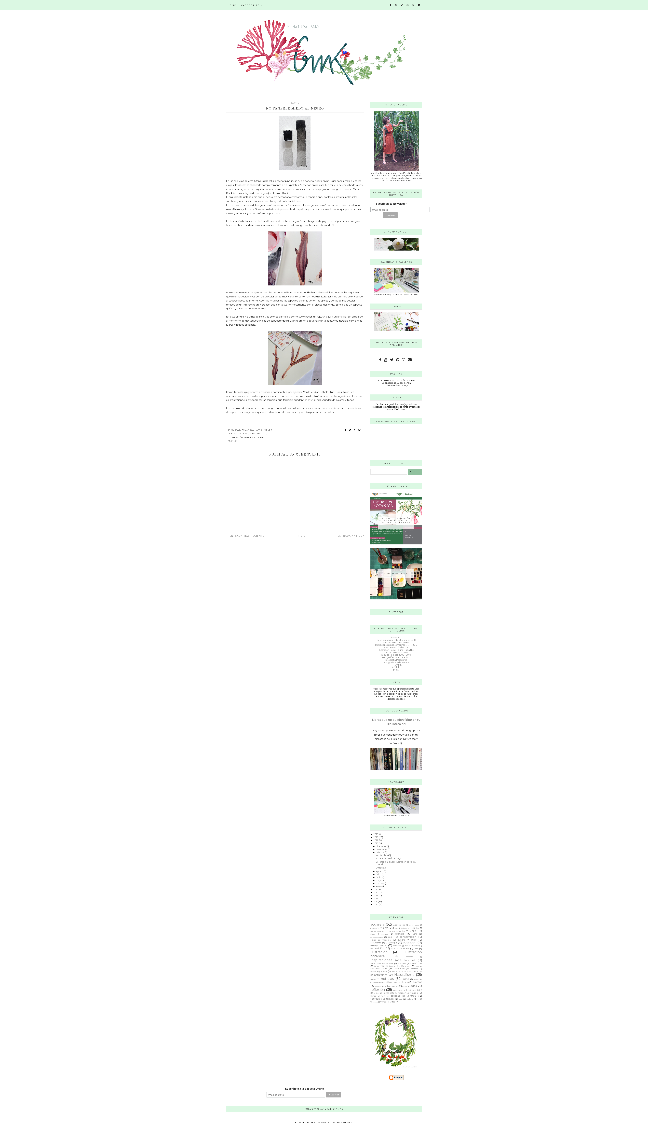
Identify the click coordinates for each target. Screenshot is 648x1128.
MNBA (373, 971)
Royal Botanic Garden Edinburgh (400, 993)
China (372, 934)
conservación (407, 936)
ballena (404, 928)
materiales (399, 968)
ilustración (258, 434)
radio (404, 986)
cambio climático (397, 931)
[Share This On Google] (359, 430)
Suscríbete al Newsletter (391, 203)
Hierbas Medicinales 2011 (396, 647)
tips (400, 999)
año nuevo (414, 925)
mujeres (407, 971)
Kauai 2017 (416, 963)
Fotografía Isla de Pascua (396, 662)
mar (417, 966)
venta (383, 1001)
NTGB (416, 979)
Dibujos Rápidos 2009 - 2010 (396, 655)
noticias (387, 979)
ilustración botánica (242, 437)
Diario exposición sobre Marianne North (396, 640)
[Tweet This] (350, 430)
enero (379, 886)
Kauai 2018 (379, 966)
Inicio (301, 535)
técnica (233, 441)
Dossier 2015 (396, 637)
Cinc (415, 934)
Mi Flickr (396, 667)
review (376, 993)
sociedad (395, 996)
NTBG (406, 979)
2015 (376, 889)
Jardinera (402, 963)
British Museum (377, 931)
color (268, 430)
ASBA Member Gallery (396, 385)
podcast (378, 986)
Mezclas (414, 969)
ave (396, 928)
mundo (418, 971)
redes (413, 985)
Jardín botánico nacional (381, 963)
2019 (376, 834)
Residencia (397, 990)
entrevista (397, 946)
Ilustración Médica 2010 (396, 652)
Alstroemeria (399, 925)
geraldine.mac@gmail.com (403, 404)
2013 (376, 895)
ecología (391, 942)
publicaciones (391, 986)
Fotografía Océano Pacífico (396, 657)
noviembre (382, 849)
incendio (409, 957)
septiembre (382, 855)
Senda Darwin (377, 996)
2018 (376, 837)
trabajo (410, 999)
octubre (380, 852)
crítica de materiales (380, 940)
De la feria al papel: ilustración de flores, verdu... (396, 863)
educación (409, 942)
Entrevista (381, 867)
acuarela (248, 430)
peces (383, 982)
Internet (409, 960)
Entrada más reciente (247, 535)
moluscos (396, 971)
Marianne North (378, 968)
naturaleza (380, 974)
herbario (404, 948)
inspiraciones (381, 960)
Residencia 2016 (414, 990)
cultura (401, 940)
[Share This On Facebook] (345, 430)
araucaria (374, 928)
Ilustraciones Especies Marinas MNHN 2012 (396, 645)
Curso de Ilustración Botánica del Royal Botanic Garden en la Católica (396, 521)
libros (407, 966)
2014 (376, 892)
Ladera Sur (394, 966)
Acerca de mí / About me (402, 380)
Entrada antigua (351, 535)
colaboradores (376, 937)
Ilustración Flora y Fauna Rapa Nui (396, 650)
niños (372, 979)
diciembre (381, 846)
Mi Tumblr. (396, 665)
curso (414, 940)
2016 (376, 843)
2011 (375, 901)
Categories (251, 5)
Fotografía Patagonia (396, 660)
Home (232, 5)
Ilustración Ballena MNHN (396, 642)
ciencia (399, 933)
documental (375, 943)
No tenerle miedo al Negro (389, 858)
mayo (379, 880)
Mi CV (396, 670)
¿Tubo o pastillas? (396, 573)
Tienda (407, 383)
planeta (405, 982)
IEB (416, 948)
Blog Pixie (320, 1122)
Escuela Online (411, 945)
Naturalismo (404, 975)
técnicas (390, 999)
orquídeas (374, 982)
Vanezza (374, 1002)
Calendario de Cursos (392, 383)
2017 (376, 840)
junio (379, 877)
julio (378, 874)
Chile (413, 930)
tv (418, 999)
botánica (415, 928)
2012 (376, 898)
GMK (393, 949)
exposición (377, 948)
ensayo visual (239, 434)
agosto (380, 871)
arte (259, 430)
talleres (411, 995)
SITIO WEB (383, 380)
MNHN (262, 437)
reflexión (377, 990)
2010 (376, 904)
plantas (417, 982)
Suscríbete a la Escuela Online (304, 1088)
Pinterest (394, 982)
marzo (379, 883)
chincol (385, 934)
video (392, 1001)
